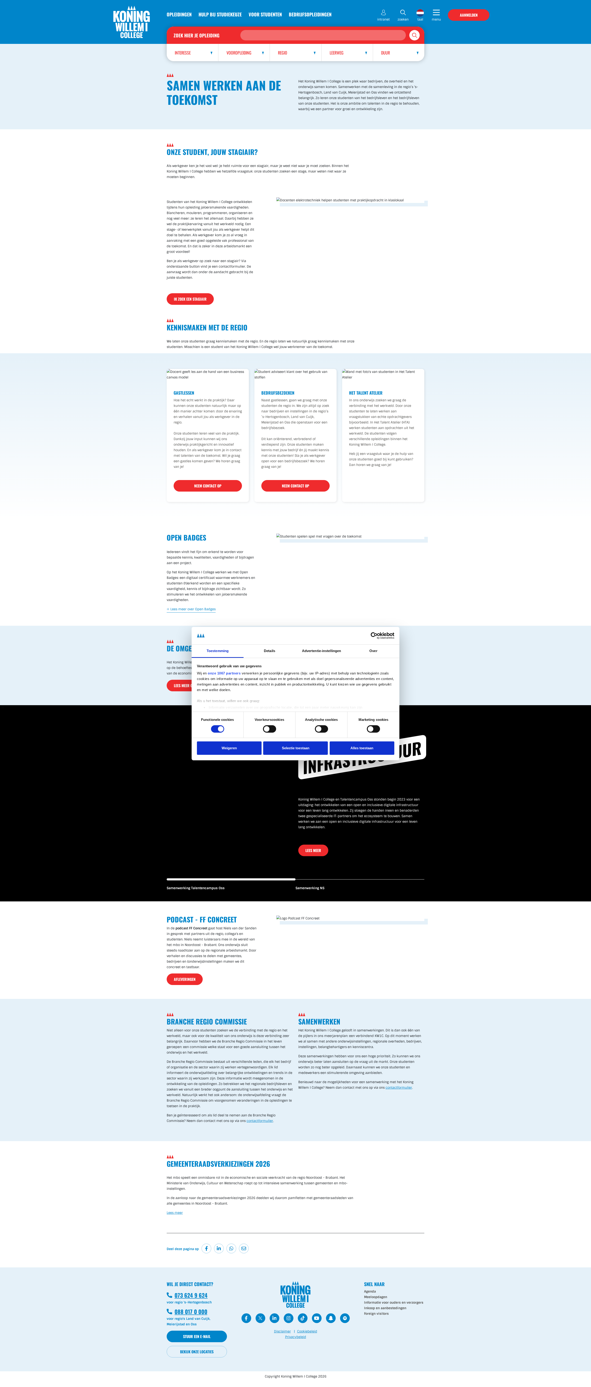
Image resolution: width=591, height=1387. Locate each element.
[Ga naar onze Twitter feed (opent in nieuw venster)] (260, 1318)
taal (420, 19)
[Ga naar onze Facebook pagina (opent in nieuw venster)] (246, 1318)
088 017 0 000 (187, 1311)
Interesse (183, 53)
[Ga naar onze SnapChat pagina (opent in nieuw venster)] (331, 1318)
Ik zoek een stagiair (190, 299)
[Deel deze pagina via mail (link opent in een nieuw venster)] (244, 1248)
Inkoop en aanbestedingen (385, 1308)
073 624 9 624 (187, 1295)
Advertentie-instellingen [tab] (321, 651)
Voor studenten (265, 14)
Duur (385, 53)
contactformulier (260, 1121)
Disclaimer (282, 1331)
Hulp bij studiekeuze (220, 14)
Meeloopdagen (375, 1297)
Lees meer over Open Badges (193, 609)
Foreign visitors (376, 1313)
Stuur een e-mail (197, 1336)
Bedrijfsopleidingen (310, 14)
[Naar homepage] (132, 22)
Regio (282, 53)
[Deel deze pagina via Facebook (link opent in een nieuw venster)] (206, 1248)
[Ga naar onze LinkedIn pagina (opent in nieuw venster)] (274, 1318)
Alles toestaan (361, 748)
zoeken (403, 19)
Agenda (370, 1291)
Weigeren (229, 748)
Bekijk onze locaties (197, 1351)
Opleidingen (179, 14)
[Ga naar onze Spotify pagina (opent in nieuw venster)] (345, 1318)
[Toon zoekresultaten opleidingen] (414, 35)
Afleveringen (185, 979)
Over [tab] (373, 651)
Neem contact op (207, 486)
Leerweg (337, 53)
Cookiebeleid (307, 1331)
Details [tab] (269, 651)
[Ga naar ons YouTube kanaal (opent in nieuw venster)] (317, 1318)
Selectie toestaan (295, 748)
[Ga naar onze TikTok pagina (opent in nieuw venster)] (303, 1318)
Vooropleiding (238, 53)
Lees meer (313, 845)
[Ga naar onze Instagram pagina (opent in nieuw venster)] (288, 1318)
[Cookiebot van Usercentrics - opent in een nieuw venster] (374, 635)
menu (436, 19)
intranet (383, 19)
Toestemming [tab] (218, 651)
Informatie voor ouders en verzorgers (393, 1302)
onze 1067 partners (224, 673)
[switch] (269, 729)
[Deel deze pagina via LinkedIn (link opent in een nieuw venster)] (219, 1248)
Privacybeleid (295, 1337)
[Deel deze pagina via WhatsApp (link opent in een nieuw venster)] (231, 1248)
